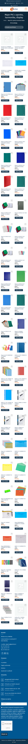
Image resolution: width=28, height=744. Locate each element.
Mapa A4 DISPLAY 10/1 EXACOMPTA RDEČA (6, 118)
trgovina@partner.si (11, 644)
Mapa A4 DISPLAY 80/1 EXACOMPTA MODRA (6, 308)
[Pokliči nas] (7, 653)
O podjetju (4, 662)
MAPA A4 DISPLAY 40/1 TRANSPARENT (20, 261)
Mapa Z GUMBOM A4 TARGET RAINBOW (19, 594)
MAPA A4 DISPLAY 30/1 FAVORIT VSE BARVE (20, 237)
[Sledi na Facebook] (2, 653)
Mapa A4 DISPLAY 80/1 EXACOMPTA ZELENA (19, 308)
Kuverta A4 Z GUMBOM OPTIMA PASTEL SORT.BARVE (7, 47)
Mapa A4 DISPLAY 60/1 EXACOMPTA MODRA (6, 284)
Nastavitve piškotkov (21, 740)
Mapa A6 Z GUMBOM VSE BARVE (20, 499)
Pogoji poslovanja (5, 665)
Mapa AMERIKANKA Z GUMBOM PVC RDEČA (5, 547)
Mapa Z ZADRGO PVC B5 (6, 617)
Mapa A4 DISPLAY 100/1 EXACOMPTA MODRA (6, 142)
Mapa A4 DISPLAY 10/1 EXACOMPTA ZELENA (19, 118)
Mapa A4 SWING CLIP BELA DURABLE (20, 403)
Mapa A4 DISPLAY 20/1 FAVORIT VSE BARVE (6, 213)
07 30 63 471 (6, 649)
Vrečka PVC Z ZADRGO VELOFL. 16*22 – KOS (19, 618)
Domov (5, 20)
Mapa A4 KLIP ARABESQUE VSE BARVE (6, 356)
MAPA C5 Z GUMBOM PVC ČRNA (20, 547)
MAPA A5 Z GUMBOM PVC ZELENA (20, 475)
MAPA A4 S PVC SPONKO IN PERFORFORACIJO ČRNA (7, 379)
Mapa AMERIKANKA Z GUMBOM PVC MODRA (19, 523)
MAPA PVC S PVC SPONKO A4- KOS (20, 570)
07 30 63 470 (6, 646)
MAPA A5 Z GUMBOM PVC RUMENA (6, 475)
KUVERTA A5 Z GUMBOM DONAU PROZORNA (6, 71)
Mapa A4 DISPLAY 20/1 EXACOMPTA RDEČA (6, 190)
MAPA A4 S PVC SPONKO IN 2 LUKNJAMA (20, 356)
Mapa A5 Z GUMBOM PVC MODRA (6, 452)
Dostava (3, 668)
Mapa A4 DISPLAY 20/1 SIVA (21, 213)
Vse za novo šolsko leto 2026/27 (13, 693)
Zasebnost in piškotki (6, 671)
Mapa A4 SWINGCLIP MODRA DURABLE (19, 428)
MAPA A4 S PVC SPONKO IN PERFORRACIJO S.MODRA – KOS (7, 404)
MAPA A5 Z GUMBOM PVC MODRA (20, 452)
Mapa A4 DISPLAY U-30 (6, 331)
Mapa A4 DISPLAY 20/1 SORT (6, 237)
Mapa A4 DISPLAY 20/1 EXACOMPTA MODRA (19, 166)
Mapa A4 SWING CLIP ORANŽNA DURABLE (5, 428)
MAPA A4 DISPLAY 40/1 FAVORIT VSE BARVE (6, 261)
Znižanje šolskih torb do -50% (12, 688)
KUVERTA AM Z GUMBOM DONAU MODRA (20, 71)
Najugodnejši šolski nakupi (12, 679)
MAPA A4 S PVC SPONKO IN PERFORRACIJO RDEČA (20, 379)
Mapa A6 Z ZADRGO (5, 522)
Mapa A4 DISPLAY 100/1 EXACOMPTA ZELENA (6, 166)
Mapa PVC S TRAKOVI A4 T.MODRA (6, 594)
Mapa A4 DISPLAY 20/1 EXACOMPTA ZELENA (19, 190)
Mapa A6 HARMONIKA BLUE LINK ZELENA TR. (7, 499)
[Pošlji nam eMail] (5, 653)
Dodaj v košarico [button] (5, 52)
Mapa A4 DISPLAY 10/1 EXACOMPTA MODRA (19, 95)
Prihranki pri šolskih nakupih (12, 684)
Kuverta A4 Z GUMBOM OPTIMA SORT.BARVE (20, 47)
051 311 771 (6, 648)
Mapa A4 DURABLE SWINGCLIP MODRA (19, 332)
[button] (2, 9)
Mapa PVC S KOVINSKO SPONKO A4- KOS (6, 570)
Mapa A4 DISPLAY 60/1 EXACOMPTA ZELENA (19, 284)
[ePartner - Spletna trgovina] (14, 9)
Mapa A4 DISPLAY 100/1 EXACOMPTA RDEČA (20, 142)
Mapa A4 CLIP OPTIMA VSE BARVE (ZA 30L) (7, 95)
